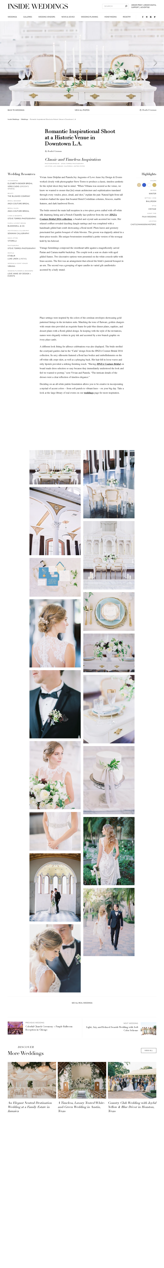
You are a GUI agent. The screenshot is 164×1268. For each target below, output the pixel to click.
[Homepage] (38, 6)
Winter (152, 194)
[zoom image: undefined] (55, 467)
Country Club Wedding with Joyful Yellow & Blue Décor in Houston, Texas (132, 1107)
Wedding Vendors (46, 17)
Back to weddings (16, 110)
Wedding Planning (89, 17)
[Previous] (9, 63)
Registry (127, 17)
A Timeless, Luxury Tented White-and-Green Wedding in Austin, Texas (81, 1107)
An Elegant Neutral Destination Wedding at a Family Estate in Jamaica (30, 1107)
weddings (89, 392)
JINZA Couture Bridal (109, 364)
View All (149, 1050)
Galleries (27, 17)
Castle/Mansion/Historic (143, 224)
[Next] (155, 63)
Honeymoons (110, 17)
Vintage (152, 209)
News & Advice (68, 17)
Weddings (12, 17)
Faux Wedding (149, 217)
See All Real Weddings (82, 1003)
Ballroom (151, 201)
